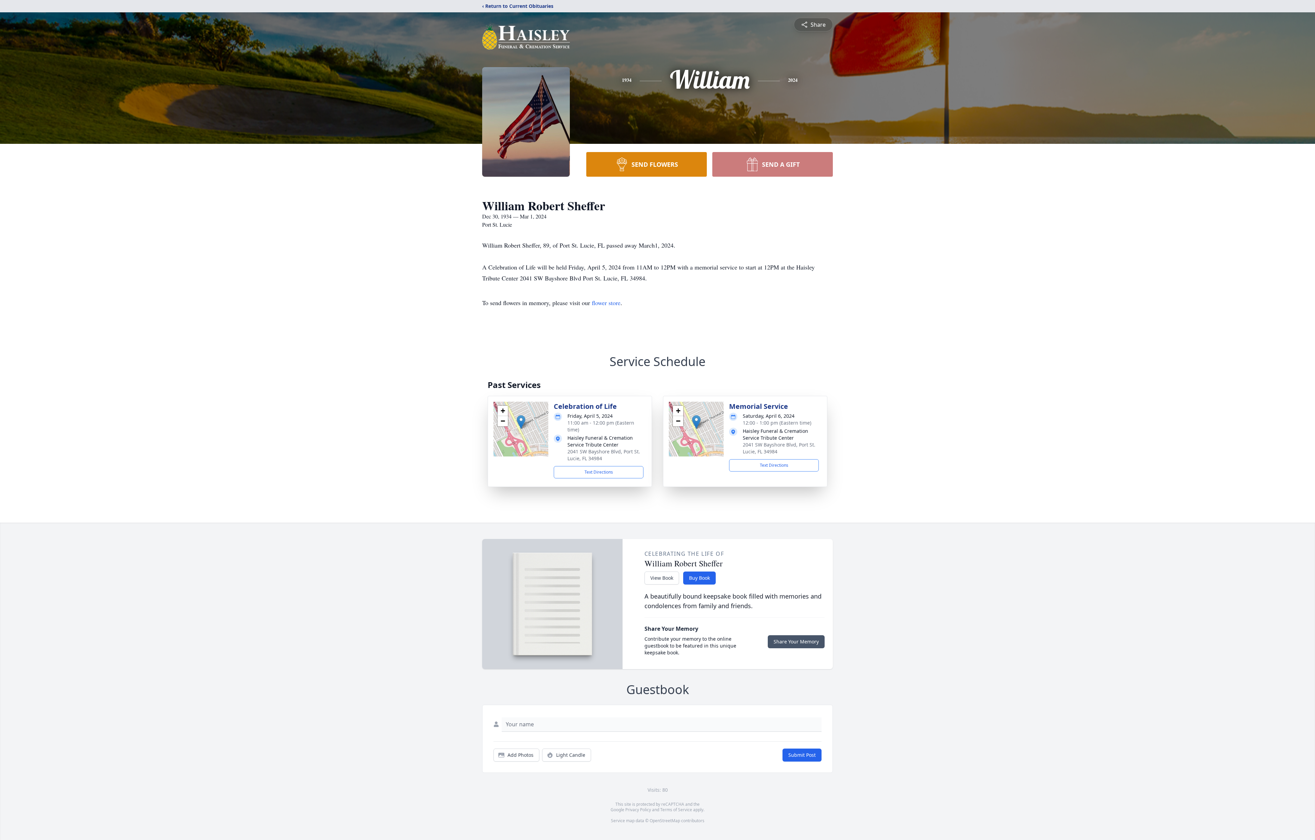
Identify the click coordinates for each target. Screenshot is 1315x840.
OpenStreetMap (665, 821)
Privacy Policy (638, 810)
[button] (521, 422)
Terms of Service (676, 810)
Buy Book (699, 578)
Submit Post (802, 755)
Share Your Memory (796, 641)
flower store (606, 303)
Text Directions (599, 472)
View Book (661, 578)
